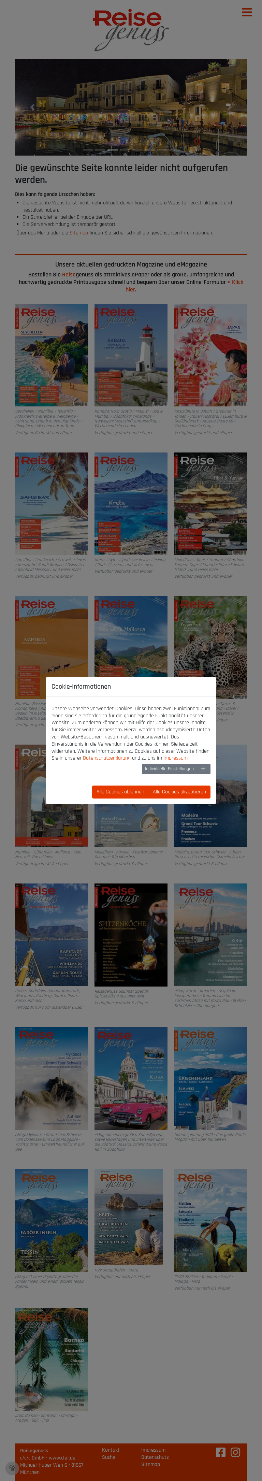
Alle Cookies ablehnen (120, 791)
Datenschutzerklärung (107, 758)
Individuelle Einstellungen (169, 769)
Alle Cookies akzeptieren (179, 791)
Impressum (175, 758)
